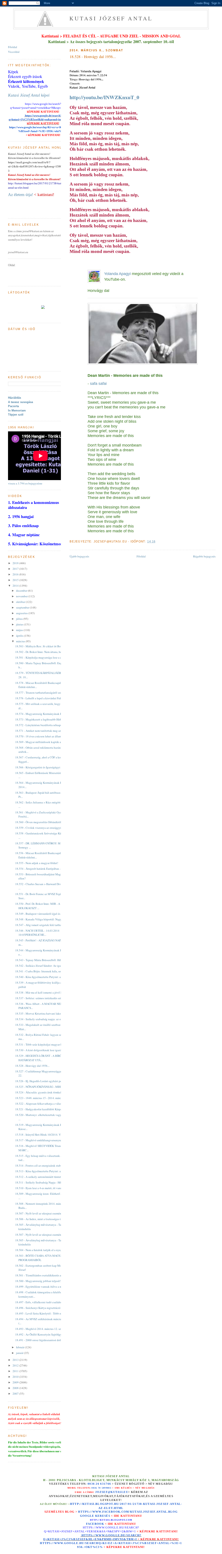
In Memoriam (17, 410)
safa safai (98, 383)
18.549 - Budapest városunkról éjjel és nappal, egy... (45, 914)
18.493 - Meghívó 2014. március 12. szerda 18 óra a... (46, 1329)
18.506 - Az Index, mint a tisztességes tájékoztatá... (45, 1219)
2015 (16, 580)
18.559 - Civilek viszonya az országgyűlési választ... (46, 828)
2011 (16, 1371)
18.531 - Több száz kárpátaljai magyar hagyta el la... (45, 1044)
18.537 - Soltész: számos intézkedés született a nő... (45, 998)
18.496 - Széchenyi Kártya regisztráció (37, 1308)
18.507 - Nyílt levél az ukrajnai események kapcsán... (46, 1213)
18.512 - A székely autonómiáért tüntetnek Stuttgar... (46, 1177)
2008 (16, 1388)
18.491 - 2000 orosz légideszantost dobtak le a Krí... (45, 1340)
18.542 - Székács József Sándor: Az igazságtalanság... (46, 966)
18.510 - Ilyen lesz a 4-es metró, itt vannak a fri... (43, 1188)
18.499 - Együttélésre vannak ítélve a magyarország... (46, 1287)
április (20, 636)
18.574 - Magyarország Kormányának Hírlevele (43, 714)
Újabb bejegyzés (79, 556)
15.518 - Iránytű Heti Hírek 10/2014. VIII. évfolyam (45, 1134)
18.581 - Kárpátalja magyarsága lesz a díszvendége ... (46, 657)
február (20, 1347)
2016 (16, 574)
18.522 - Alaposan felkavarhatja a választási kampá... (46, 1104)
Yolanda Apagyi (117, 274)
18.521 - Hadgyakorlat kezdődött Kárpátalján (42, 1109)
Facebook (95, 1523)
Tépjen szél (15, 414)
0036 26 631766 (99, 1483)
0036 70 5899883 (101, 1488)
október (21, 602)
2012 (16, 1365)
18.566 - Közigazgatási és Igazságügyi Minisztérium (46, 767)
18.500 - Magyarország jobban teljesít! (38, 1281)
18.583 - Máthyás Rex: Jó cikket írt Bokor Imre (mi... (46, 646)
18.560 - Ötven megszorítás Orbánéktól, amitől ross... (46, 822)
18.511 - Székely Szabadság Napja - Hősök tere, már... (46, 1182)
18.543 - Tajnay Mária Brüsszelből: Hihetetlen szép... (46, 960)
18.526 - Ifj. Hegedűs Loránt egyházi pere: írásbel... (45, 1081)
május (20, 630)
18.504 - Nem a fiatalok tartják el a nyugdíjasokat (44, 1250)
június (20, 624)
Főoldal (141, 556)
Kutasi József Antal (111, 18)
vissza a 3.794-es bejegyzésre (25, 483)
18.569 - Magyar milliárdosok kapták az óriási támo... (46, 742)
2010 (16, 1377)
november (22, 596)
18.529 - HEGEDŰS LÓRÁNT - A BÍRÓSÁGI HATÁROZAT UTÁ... (41, 1058)
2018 (16, 563)
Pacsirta (13, 406)
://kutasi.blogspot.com (114, 1520)
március (21, 641)
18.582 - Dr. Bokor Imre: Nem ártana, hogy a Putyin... (46, 652)
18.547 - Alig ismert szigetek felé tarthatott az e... (44, 925)
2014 (16, 586)
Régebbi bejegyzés (204, 556)
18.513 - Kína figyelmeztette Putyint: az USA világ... (46, 1171)
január (20, 1353)
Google (87, 1515)
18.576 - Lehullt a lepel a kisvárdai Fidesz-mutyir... (45, 698)
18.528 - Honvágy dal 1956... (93, 56)
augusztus (22, 613)
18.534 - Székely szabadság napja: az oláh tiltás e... (45, 1019)
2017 (16, 569)
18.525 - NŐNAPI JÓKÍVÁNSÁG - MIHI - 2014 (42, 1087)
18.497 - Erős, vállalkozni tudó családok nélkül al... (45, 1302)
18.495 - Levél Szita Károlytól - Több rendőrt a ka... (45, 1313)
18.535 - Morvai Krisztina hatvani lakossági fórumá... (46, 1013)
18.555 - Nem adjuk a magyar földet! (36, 863)
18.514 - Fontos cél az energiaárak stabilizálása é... (44, 1165)
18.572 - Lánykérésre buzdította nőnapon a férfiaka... (46, 725)
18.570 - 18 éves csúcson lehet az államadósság (43, 736)
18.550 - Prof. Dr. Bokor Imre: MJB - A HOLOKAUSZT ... (37, 906)
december (22, 590)
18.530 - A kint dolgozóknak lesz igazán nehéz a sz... (46, 1050)
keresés (102, 1515)
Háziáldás (14, 397)
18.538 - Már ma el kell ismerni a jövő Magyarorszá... (46, 992)
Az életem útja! (20, 194)
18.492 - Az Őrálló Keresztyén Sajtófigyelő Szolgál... (46, 1334)
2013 (16, 1360)
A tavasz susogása (20, 402)
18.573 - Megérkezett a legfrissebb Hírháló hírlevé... (45, 719)
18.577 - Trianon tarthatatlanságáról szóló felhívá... (45, 692)
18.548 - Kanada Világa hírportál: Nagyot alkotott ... (45, 919)
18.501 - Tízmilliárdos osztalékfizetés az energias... (45, 1275)
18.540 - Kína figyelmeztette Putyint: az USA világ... (46, 977)
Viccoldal (14, 52)
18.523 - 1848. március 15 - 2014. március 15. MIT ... (46, 1098)
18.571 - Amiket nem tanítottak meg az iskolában (44, 731)
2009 (16, 1382)
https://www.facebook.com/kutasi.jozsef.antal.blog (128, 1511)
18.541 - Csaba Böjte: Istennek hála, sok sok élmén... (46, 971)
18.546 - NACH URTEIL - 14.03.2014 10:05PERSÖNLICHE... (37, 933)
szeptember (23, 607)
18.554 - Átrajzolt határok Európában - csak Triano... (46, 869)
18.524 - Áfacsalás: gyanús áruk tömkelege (40, 1092)
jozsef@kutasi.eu (111, 1492)
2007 (16, 1393)
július (19, 619)
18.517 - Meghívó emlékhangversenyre (38, 1140)
